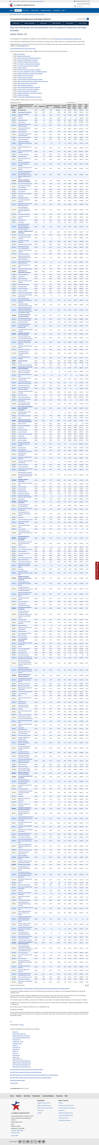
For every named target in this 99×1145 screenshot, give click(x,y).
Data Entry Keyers (22, 764)
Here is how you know (37, 1)
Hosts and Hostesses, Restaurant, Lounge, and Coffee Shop (25, 572)
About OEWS (69, 23)
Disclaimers (61, 1110)
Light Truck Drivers (22, 958)
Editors (19, 417)
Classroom (59, 1096)
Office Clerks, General (23, 766)
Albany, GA (15, 1031)
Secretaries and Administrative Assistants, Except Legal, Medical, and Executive (25, 760)
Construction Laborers (23, 788)
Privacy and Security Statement (66, 1108)
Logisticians (20, 195)
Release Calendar (81, 3)
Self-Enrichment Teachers (24, 385)
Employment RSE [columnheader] (49, 106)
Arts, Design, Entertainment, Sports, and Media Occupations (32, 71)
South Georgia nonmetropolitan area (22, 1066)
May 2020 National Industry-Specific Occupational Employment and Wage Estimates (30, 1077)
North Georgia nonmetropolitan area (21, 1060)
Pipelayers (20, 802)
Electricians (20, 796)
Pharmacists (21, 427)
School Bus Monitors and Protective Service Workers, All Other (25, 532)
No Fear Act (40, 1110)
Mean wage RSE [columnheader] (86, 106)
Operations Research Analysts (25, 268)
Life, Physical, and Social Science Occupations (28, 63)
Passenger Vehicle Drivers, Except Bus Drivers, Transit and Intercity (25, 962)
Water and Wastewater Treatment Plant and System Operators (24, 903)
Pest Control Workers (23, 601)
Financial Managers (22, 131)
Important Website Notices (65, 1115)
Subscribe (88, 3)
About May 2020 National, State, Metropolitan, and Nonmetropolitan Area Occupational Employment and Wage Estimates (39, 988)
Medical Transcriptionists (23, 493)
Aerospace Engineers (23, 274)
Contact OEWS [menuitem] (82, 23)
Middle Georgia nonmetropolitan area (22, 1062)
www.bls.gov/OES (15, 1132)
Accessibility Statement (64, 1120)
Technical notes (14, 1083)
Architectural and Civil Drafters (25, 292)
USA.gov (39, 1113)
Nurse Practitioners (22, 440)
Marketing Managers (22, 120)
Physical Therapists (22, 432)
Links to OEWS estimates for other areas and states (23, 48)
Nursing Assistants (22, 486)
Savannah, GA (16, 1055)
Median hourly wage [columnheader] (69, 106)
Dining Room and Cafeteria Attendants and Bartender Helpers (24, 565)
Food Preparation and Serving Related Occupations (30, 79)
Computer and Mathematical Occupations (27, 60)
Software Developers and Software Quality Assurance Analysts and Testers (24, 257)
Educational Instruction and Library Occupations (29, 69)
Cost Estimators (21, 191)
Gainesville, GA (16, 1047)
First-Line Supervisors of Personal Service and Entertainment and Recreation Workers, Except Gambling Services (25, 614)
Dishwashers (21, 569)
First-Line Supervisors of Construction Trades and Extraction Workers (23, 781)
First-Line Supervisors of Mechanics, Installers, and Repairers (24, 813)
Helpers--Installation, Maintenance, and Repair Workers (23, 857)
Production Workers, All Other (25, 940)
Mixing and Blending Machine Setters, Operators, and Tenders (24, 912)
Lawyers (20, 362)
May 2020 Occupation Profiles (17, 1080)
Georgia (22, 1024)
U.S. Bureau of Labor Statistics (24, 5)
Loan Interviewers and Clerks (24, 714)
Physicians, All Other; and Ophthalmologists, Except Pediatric (24, 444)
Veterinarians (21, 436)
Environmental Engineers (23, 284)
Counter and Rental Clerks (24, 648)
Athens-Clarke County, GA (19, 1033)
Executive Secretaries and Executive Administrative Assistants (24, 748)
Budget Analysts (22, 220)
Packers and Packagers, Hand (25, 977)
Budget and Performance (44, 1105)
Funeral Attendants (22, 625)
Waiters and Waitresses (23, 559)
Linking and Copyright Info (65, 1113)
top (11, 1021)
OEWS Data (43, 23)
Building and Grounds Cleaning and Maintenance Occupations (32, 81)
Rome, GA (15, 1053)
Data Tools (27, 1096)
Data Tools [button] (26, 10)
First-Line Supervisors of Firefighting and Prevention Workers (24, 513)
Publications (36, 1096)
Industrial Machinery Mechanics (25, 849)
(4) (70, 118)
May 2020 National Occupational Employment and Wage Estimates (26, 1069)
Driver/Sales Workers (23, 952)
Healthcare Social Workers (24, 349)
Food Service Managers (23, 154)
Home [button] (11, 10)
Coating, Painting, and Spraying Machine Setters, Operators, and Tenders (25, 928)
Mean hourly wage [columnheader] (74, 106)
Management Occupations (23, 56)
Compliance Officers (22, 189)
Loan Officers (21, 222)
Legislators (20, 118)
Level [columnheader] (35, 106)
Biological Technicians (23, 322)
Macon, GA (15, 1051)
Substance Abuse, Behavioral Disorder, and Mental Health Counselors (24, 342)
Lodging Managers (22, 156)
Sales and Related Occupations (25, 85)
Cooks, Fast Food (22, 547)
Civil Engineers (21, 276)
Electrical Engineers (22, 278)
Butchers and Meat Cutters (24, 884)
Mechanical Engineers (23, 288)
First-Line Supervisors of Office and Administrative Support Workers (25, 680)
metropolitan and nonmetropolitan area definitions (66, 38)
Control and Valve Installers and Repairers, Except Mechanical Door (25, 840)
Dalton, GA (15, 1045)
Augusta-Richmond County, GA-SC (21, 1037)
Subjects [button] (17, 10)
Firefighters (20, 517)
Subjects (18, 1096)
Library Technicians (22, 395)
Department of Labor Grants (45, 1108)
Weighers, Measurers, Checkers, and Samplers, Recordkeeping (24, 742)
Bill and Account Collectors (24, 683)
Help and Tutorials (63, 1118)
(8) (43, 143)
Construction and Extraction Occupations (27, 91)
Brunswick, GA (16, 1039)
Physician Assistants (22, 429)
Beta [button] (63, 10)
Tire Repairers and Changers (24, 837)
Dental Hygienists (22, 447)
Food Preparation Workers (24, 553)
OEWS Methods (56, 23)
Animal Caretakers (22, 619)
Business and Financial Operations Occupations (29, 58)
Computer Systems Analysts (24, 234)
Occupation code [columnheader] (14, 106)
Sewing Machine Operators (24, 900)
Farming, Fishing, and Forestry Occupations (28, 89)
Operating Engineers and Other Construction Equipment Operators (25, 792)
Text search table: (71, 102)
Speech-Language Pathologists (25, 434)
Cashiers (20, 646)
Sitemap (60, 1103)
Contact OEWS (14, 1135)
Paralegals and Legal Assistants (25, 364)
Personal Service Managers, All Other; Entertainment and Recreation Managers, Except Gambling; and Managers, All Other (25, 174)
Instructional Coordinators (24, 397)
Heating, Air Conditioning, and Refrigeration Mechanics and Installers (25, 846)
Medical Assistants (22, 491)
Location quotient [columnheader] (63, 106)
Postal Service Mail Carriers (24, 735)
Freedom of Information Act (65, 1105)
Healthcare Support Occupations (25, 75)
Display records (15, 102)
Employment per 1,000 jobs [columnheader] (57, 106)
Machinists (20, 890)
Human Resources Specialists (24, 193)
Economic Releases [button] (46, 10)
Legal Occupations (22, 67)
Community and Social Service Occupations (28, 65)
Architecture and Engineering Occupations (27, 62)
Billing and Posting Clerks (24, 685)
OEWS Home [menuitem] (16, 23)
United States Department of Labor (82, 1)
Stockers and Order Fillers (24, 979)
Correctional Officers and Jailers (25, 519)
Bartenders (20, 555)
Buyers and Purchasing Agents (25, 183)
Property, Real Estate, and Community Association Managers (24, 164)
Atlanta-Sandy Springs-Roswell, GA (21, 1035)
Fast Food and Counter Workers (25, 557)
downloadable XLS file (23, 45)
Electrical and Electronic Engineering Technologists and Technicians (25, 300)
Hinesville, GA (16, 1049)
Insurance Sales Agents (23, 654)
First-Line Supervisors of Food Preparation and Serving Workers (25, 543)
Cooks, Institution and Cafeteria (25, 549)
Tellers (19, 695)
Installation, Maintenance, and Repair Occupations (29, 93)
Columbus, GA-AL (17, 1043)
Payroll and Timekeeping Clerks (25, 691)
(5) (70, 423)
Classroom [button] (56, 10)
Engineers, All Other (22, 290)
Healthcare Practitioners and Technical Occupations (30, 73)
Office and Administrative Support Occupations (28, 87)
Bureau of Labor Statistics (16, 14)
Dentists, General (22, 423)
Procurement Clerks (22, 693)
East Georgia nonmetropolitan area (21, 1064)
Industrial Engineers (22, 286)
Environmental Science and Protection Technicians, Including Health (24, 325)
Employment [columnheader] (42, 106)
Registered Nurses (22, 438)
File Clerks (20, 709)
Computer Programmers (23, 254)
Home (12, 1096)
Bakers (19, 882)
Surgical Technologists (23, 466)
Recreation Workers (22, 637)
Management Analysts (23, 197)
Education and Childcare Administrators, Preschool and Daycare (25, 143)
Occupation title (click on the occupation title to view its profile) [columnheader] (25, 106)
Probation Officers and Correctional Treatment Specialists (23, 353)
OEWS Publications (29, 23)
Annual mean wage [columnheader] (80, 106)
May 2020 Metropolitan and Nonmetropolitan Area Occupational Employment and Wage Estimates (34, 1075)
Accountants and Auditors (24, 214)
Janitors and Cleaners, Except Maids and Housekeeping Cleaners (25, 594)
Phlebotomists (21, 499)
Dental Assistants (22, 489)
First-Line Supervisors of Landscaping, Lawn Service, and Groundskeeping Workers (25, 588)
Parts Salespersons (22, 650)
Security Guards (21, 529)
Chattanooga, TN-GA (18, 1041)
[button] (86, 985)
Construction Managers (23, 139)
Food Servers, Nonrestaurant (24, 561)
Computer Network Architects (25, 244)
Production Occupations (23, 95)
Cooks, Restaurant (22, 551)
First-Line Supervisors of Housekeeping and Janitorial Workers (24, 583)
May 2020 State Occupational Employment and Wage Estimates (25, 1072)
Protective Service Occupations (25, 77)
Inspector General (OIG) (43, 1103)
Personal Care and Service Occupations (27, 83)
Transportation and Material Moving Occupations (29, 97)
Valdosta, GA (16, 1057)
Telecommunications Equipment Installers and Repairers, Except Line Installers (25, 818)
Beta (66, 1096)
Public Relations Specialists (24, 415)
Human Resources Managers (24, 137)
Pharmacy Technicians (23, 464)
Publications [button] (35, 10)
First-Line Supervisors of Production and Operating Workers (24, 868)
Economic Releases (48, 1096)
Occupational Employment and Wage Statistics (33, 14)
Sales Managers (21, 122)
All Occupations (21, 54)
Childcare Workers (22, 631)
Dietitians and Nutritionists (24, 425)
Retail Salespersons (22, 652)
